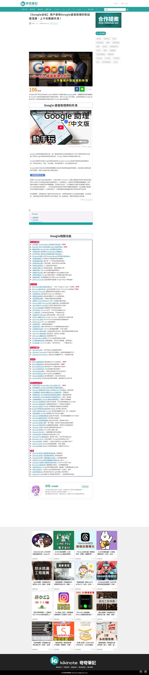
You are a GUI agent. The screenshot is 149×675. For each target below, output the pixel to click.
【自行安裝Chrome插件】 (40, 305)
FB (73, 9)
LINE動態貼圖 (106, 62)
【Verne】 (35, 474)
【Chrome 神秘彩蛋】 (39, 465)
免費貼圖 (112, 50)
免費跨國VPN (114, 46)
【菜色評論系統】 (38, 266)
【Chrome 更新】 (38, 319)
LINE (68, 9)
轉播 (108, 42)
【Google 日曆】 (37, 427)
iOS (63, 9)
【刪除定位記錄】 (38, 273)
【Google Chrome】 (39, 291)
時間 (98, 46)
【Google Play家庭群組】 (40, 437)
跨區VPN (106, 38)
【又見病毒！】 (37, 343)
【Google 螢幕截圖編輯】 (40, 420)
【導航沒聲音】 (37, 275)
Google (79, 9)
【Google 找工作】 (38, 432)
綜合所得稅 (100, 42)
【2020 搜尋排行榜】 (39, 411)
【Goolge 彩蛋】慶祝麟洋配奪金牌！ (44, 453)
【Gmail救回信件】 (38, 366)
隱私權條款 (82, 667)
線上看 (98, 38)
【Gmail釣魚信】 (38, 374)
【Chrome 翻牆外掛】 (39, 336)
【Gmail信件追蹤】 (38, 371)
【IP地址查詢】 (37, 434)
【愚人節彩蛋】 (37, 469)
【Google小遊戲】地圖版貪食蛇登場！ (45, 462)
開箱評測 (40, 9)
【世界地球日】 (37, 467)
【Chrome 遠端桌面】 (39, 333)
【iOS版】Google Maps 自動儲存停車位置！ (47, 244)
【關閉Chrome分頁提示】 (40, 301)
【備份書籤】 (36, 413)
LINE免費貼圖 (101, 54)
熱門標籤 (102, 33)
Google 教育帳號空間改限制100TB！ (44, 409)
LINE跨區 (116, 58)
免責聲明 (66, 667)
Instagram (57, 9)
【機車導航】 (36, 270)
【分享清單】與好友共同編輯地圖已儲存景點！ (47, 254)
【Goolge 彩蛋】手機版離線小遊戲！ (44, 458)
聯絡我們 (59, 667)
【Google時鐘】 (37, 446)
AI (84, 9)
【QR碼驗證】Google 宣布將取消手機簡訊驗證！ (48, 388)
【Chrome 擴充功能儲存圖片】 (42, 287)
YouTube (107, 58)
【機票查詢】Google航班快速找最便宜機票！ (47, 395)
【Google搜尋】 (37, 441)
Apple (115, 62)
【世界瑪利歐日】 (38, 472)
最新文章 (24, 9)
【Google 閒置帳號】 (39, 402)
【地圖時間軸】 (37, 259)
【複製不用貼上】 (38, 268)
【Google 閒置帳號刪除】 (40, 416)
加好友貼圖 (116, 42)
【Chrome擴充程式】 (39, 289)
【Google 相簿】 (37, 423)
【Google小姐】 (37, 350)
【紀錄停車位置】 (38, 263)
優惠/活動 (48, 9)
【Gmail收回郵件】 (38, 376)
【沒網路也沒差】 (38, 329)
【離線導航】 (36, 277)
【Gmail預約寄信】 (38, 369)
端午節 (105, 46)
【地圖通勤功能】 (38, 261)
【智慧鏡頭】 (36, 294)
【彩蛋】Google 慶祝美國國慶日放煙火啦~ (46, 460)
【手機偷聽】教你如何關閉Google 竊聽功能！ (47, 392)
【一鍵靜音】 (36, 312)
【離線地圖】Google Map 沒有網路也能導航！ (47, 249)
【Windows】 (36, 322)
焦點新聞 (32, 9)
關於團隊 (90, 667)
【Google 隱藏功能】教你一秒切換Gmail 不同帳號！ (49, 390)
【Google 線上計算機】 (40, 338)
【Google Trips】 (38, 439)
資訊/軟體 (90, 9)
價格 (105, 50)
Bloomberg (69, 94)
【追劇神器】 (36, 324)
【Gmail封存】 (37, 378)
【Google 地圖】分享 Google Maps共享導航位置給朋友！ (51, 256)
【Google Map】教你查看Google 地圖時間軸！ (48, 247)
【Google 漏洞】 (37, 406)
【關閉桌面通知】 (38, 296)
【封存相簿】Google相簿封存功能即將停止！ (47, 397)
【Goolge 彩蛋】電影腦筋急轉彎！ (43, 455)
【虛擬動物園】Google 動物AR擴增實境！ (46, 399)
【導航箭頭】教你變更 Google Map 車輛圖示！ (48, 252)
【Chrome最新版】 (38, 308)
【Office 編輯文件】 (38, 317)
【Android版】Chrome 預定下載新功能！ (46, 303)
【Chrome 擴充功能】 (39, 331)
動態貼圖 (110, 54)
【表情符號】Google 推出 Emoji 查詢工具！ (47, 385)
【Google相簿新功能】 (39, 418)
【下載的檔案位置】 (38, 340)
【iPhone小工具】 (38, 280)
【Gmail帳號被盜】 (38, 364)
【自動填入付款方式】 (39, 315)
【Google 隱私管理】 (39, 425)
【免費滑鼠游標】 (38, 298)
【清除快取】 (36, 326)
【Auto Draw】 (37, 444)
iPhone (98, 50)
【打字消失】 (36, 310)
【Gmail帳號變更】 (38, 362)
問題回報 (74, 667)
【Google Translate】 (39, 352)
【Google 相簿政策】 (39, 404)
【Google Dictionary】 (40, 355)
